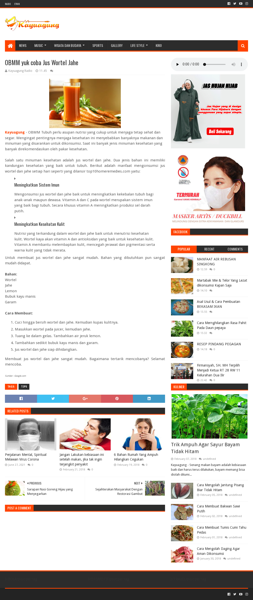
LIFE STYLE (137, 45)
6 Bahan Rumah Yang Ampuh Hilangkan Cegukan (136, 457)
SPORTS (97, 45)
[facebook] (229, 3)
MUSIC (38, 45)
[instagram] (246, 3)
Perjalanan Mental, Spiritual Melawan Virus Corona (25, 457)
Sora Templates (32, 594)
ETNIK (17, 4)
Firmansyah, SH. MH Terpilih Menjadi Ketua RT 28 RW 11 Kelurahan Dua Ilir (218, 370)
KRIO (159, 45)
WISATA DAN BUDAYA (67, 45)
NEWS (22, 45)
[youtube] (240, 3)
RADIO (8, 4)
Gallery (117, 45)
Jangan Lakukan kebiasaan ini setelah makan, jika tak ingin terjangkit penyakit (82, 459)
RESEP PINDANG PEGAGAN (219, 344)
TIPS (24, 386)
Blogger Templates (60, 594)
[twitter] (234, 3)
